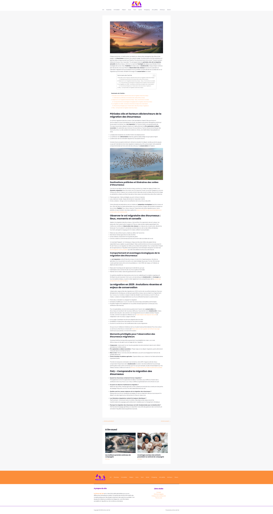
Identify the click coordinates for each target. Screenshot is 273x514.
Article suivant (165, 421)
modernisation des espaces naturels (146, 314)
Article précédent (108, 421)
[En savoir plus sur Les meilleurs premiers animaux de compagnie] (120, 442)
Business (108, 9)
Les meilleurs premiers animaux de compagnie (118, 456)
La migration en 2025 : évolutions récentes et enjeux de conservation (136, 84)
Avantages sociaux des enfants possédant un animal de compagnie (150, 456)
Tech (134, 9)
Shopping (147, 9)
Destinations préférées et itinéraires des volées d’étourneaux (134, 79)
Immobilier (117, 9)
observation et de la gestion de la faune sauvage (146, 329)
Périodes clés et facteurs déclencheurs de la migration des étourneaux (136, 77)
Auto (129, 9)
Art (103, 9)
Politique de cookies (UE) (159, 496)
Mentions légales (159, 494)
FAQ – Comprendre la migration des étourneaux (130, 87)
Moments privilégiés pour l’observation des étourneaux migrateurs (135, 85)
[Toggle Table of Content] (153, 75)
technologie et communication (119, 249)
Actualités (155, 9)
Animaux (162, 9)
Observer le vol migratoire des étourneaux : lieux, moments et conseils (136, 81)
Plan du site (158, 498)
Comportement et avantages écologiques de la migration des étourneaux (137, 82)
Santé (140, 9)
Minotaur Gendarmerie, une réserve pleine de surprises (146, 367)
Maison (124, 9)
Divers (169, 9)
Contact (158, 492)
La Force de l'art (99, 493)
